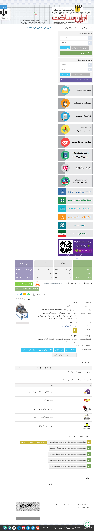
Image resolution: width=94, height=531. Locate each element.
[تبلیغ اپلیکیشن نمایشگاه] (75, 248)
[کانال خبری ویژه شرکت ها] (32, 528)
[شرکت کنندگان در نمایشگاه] (75, 117)
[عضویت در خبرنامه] (75, 91)
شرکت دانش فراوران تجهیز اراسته (67, 326)
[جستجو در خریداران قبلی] (75, 142)
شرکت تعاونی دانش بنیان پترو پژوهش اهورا (41, 392)
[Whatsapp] (28, 295)
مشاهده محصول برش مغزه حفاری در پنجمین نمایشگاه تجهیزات (68, 454)
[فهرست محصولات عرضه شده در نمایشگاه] (75, 104)
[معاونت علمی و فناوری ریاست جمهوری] (13, 528)
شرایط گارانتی (59, 350)
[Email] (25, 295)
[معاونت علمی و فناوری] (75, 192)
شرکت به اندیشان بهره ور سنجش (43, 409)
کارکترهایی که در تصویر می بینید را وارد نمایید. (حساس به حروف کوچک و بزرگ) (72, 505)
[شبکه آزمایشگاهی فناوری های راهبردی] (75, 201)
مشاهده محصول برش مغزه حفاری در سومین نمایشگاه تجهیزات (68, 466)
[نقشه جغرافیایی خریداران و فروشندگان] (75, 130)
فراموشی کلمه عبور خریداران (80, 48)
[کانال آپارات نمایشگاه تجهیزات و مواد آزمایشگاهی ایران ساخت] (75, 168)
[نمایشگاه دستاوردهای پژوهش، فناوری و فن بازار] (75, 181)
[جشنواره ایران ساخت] (75, 234)
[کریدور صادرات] (75, 209)
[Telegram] (21, 295)
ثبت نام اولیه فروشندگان (83, 79)
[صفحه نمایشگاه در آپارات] (37, 528)
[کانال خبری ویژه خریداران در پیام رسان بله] (9, 528)
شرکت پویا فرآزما (48, 400)
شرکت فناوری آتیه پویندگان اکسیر (43, 417)
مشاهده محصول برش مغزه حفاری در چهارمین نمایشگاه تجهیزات (67, 460)
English (3, 7)
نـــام (88, 484)
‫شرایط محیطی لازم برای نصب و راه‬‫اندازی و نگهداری (37, 350)
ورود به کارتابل (65, 47)
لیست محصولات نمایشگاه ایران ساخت (72, 28)
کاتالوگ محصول (70, 350)
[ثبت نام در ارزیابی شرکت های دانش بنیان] (75, 217)
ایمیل (50, 484)
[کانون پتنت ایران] (75, 226)
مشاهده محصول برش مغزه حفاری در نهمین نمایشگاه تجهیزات (68, 448)
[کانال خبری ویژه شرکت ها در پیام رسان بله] (4, 528)
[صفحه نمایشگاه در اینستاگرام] (23, 528)
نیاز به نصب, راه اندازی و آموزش (64, 355)
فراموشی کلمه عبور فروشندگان (80, 74)
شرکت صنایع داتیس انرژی (45, 426)
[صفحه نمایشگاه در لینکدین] (18, 528)
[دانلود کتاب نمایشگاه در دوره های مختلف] (75, 155)
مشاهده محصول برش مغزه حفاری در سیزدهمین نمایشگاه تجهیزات (67, 442)
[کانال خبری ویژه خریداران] (27, 528)
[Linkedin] (17, 295)
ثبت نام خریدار (86, 53)
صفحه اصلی (89, 28)
